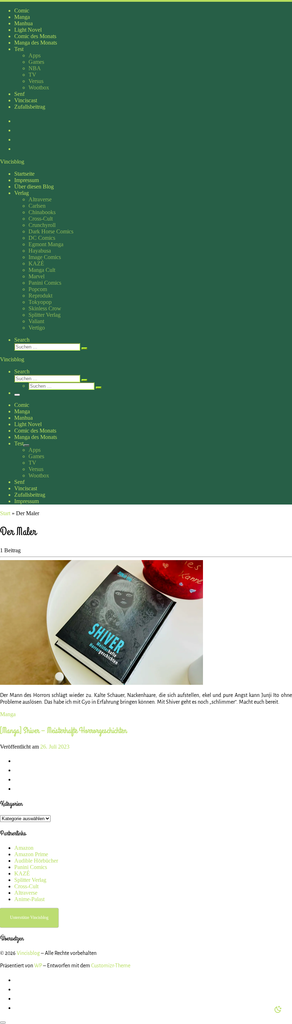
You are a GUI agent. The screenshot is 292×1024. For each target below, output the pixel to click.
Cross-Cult (26, 886)
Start (5, 513)
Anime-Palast (29, 899)
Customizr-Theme (110, 965)
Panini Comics (30, 867)
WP (38, 965)
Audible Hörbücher (36, 861)
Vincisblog (28, 953)
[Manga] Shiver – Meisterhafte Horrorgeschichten (63, 730)
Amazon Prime (31, 854)
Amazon (23, 848)
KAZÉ (22, 873)
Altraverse (25, 893)
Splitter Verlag (30, 880)
